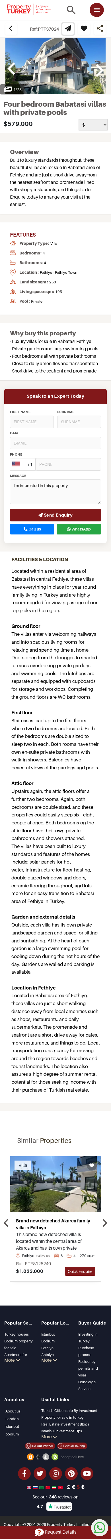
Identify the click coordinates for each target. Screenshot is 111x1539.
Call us (34, 529)
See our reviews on (55, 1496)
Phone (16, 454)
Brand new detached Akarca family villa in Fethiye (53, 1224)
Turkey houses (16, 1334)
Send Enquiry (58, 514)
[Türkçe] (61, 1487)
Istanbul (48, 1334)
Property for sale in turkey (62, 1417)
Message (18, 476)
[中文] (48, 1487)
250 (52, 282)
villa (53, 243)
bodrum (12, 1434)
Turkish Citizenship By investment (69, 1410)
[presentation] (6, 1223)
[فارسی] (55, 1487)
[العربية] (42, 1487)
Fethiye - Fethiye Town (58, 272)
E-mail (16, 433)
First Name (20, 412)
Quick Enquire (80, 1271)
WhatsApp (81, 529)
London (12, 1418)
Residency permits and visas (88, 1368)
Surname (65, 412)
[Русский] (36, 1487)
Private (36, 301)
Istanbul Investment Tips (61, 1431)
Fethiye (47, 1348)
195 (58, 291)
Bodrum (48, 1341)
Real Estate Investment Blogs (65, 1424)
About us (12, 1411)
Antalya (47, 1354)
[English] (29, 1487)
